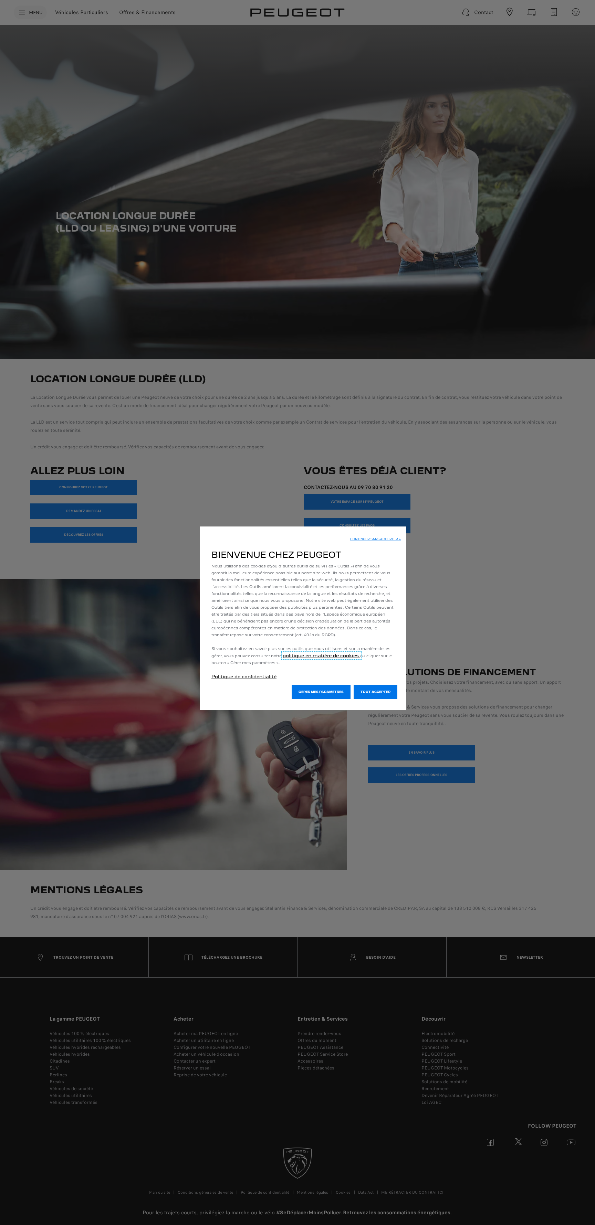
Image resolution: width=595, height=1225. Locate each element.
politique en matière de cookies (321, 655)
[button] (375, 539)
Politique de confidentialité (243, 676)
